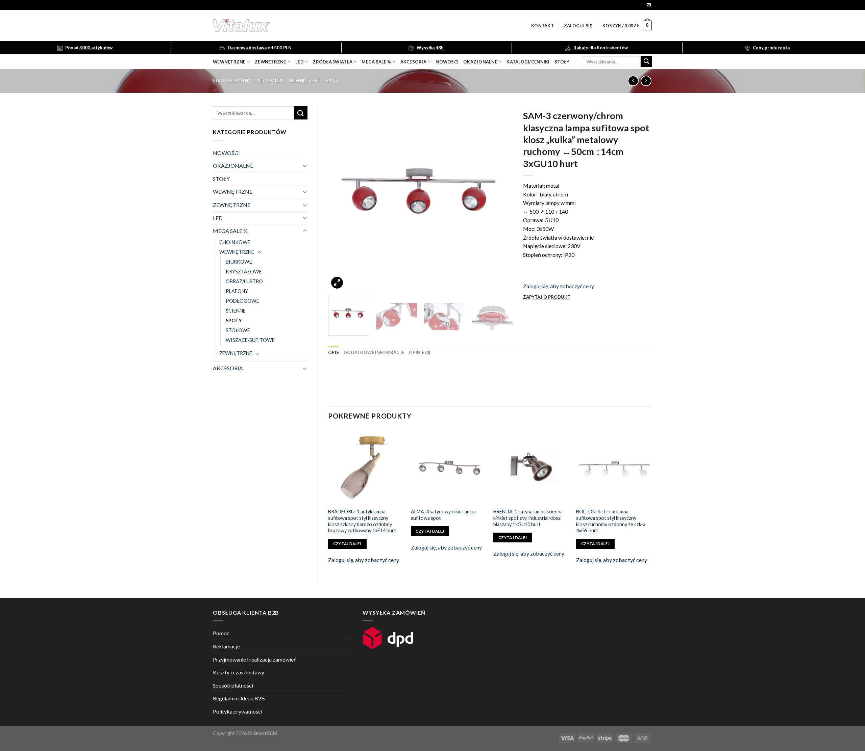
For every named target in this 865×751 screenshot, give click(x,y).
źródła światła (332, 61)
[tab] (333, 352)
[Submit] (646, 62)
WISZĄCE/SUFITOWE (250, 340)
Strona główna (232, 80)
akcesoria (413, 61)
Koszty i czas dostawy (238, 672)
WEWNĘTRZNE (304, 80)
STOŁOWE (238, 330)
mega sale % (376, 61)
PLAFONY (237, 291)
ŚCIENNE (236, 311)
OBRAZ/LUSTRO (244, 281)
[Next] (501, 198)
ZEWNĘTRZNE (231, 205)
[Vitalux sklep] (331, 25)
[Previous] (340, 198)
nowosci (447, 61)
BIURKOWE (239, 262)
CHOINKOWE (234, 242)
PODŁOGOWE (242, 301)
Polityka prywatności (237, 711)
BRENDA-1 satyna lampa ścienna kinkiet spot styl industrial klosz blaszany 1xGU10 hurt (528, 518)
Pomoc (221, 633)
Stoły (561, 61)
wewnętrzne (229, 61)
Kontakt (542, 25)
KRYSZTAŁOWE (244, 271)
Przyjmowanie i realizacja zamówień (255, 659)
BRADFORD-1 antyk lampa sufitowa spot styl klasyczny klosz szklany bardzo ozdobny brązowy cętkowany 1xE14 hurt (362, 521)
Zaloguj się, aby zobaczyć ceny (558, 286)
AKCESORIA (228, 368)
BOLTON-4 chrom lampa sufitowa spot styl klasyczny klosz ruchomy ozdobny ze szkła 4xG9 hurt (610, 521)
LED (299, 61)
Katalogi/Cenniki (527, 61)
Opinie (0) (419, 352)
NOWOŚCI (226, 153)
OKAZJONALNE (480, 61)
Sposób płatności (233, 685)
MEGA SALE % (270, 80)
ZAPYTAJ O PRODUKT (546, 297)
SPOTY (332, 80)
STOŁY (221, 179)
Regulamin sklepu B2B (239, 698)
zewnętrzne (270, 61)
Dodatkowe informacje (374, 352)
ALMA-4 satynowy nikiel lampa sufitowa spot (443, 515)
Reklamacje (226, 646)
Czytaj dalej (347, 543)
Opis (333, 352)
